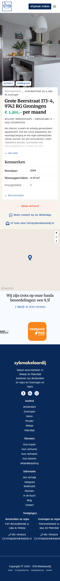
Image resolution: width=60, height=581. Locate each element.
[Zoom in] (56, 233)
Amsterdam (29, 407)
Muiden (29, 421)
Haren (29, 416)
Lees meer (13, 153)
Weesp (29, 426)
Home (10, 570)
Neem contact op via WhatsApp (32, 215)
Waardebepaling (29, 463)
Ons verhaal (29, 477)
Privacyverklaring (22, 570)
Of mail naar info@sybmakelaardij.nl (32, 223)
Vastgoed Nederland (29, 484)
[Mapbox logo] (7, 288)
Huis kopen (29, 444)
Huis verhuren (29, 449)
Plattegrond (23, 83)
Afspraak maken (40, 6)
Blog (29, 500)
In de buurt (29, 496)
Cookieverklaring (37, 570)
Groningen (29, 412)
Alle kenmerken (16, 196)
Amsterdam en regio (17, 519)
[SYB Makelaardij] (7, 6)
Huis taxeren (29, 459)
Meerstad (29, 430)
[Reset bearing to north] (56, 241)
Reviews (29, 491)
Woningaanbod (13, 91)
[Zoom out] (56, 237)
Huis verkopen (29, 454)
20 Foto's (8, 83)
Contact (29, 505)
